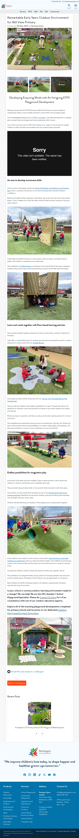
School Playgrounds (28, 792)
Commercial (54, 11)
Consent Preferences (63, 831)
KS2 (46, 11)
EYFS (30, 11)
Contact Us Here (48, 597)
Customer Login (27, 821)
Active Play (7, 798)
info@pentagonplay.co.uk (71, 1)
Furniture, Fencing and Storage (10, 817)
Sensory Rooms (26, 818)
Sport (5, 812)
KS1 (41, 11)
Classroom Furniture (25, 808)
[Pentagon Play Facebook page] (25, 775)
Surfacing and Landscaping (8, 808)
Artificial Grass (26, 266)
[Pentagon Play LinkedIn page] (35, 775)
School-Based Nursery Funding (27, 813)
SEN (35, 11)
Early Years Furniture (7, 822)
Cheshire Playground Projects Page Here (37, 611)
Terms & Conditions (41, 831)
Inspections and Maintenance (27, 802)
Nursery (23, 11)
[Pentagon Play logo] (6, 6)
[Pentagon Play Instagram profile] (30, 775)
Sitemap (73, 831)
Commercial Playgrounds (25, 796)
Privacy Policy (52, 831)
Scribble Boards (38, 343)
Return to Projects (16, 683)
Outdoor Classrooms (7, 793)
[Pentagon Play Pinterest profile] (54, 775)
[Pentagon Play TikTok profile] (39, 775)
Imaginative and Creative (9, 802)
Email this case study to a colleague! (27, 671)
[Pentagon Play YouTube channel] (49, 775)
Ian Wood (42, 117)
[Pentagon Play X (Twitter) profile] (44, 775)
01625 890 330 (56, 1)
